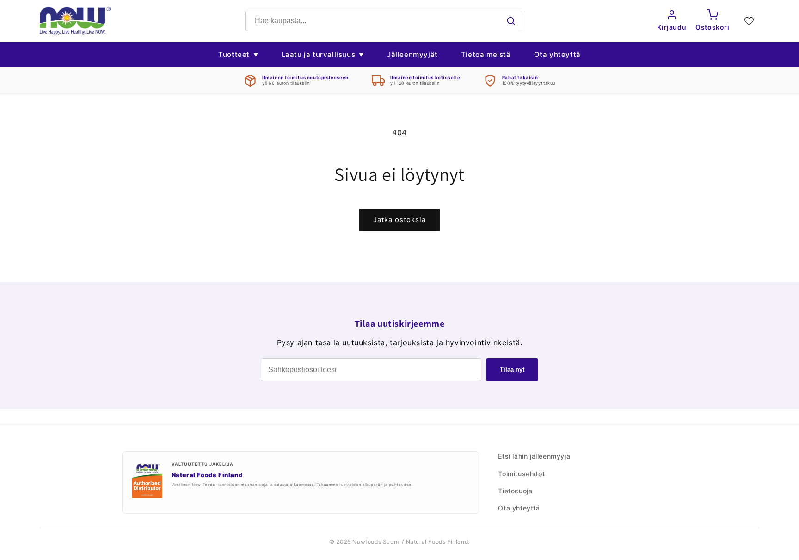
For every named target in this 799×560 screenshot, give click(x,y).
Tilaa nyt (512, 369)
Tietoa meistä (486, 54)
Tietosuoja (515, 491)
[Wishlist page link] (749, 20)
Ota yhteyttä (557, 54)
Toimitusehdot (521, 474)
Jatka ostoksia (399, 219)
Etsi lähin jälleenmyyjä (534, 456)
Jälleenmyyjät (412, 54)
